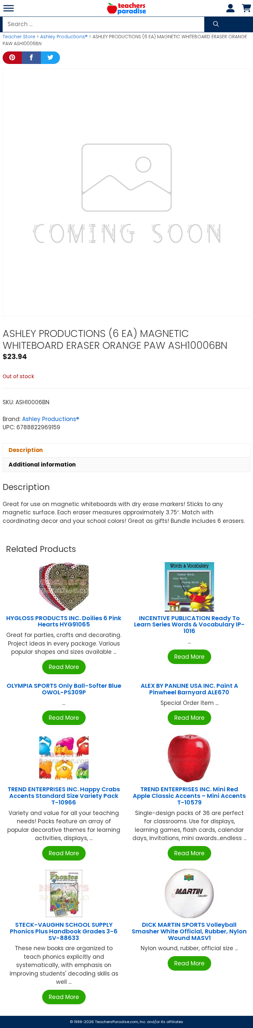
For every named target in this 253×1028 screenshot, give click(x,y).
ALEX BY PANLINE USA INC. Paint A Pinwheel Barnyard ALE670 (189, 688)
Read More (64, 667)
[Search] (216, 24)
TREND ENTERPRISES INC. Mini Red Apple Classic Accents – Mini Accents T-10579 (189, 795)
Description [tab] (26, 450)
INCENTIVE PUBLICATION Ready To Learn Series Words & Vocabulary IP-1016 (189, 624)
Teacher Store (19, 36)
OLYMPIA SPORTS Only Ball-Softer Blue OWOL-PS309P (64, 688)
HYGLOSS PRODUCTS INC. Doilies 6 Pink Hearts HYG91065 (63, 621)
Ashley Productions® (64, 36)
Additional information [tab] (42, 465)
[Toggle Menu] (8, 8)
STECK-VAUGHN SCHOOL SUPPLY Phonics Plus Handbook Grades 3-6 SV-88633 (64, 931)
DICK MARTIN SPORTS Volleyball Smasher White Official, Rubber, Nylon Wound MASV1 (189, 931)
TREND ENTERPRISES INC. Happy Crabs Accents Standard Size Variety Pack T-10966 (64, 795)
